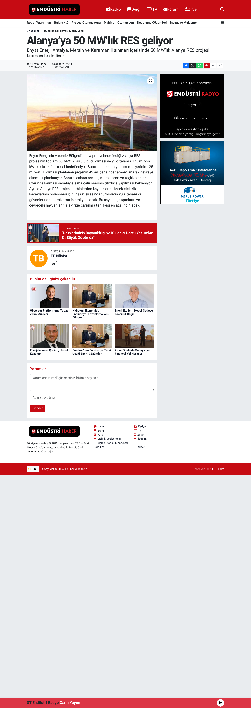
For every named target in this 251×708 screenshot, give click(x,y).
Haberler (33, 31)
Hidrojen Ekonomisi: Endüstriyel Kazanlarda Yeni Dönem (90, 314)
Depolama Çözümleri (152, 22)
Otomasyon (125, 22)
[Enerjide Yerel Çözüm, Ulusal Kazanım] (49, 335)
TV (154, 9)
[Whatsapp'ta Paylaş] (199, 66)
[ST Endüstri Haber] (54, 9)
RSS (34, 469)
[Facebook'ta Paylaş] (186, 66)
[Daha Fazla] (207, 66)
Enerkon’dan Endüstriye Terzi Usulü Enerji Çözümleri (91, 351)
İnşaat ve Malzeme (183, 22)
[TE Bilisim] (39, 258)
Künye (141, 447)
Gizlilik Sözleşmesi (109, 438)
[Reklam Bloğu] (192, 105)
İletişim (142, 438)
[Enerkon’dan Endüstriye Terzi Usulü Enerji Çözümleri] (92, 335)
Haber (101, 426)
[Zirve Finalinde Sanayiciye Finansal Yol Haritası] (134, 335)
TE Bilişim (218, 469)
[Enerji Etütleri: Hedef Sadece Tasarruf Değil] (134, 296)
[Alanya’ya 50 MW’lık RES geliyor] (92, 112)
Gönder (38, 408)
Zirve (192, 9)
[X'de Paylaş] (192, 66)
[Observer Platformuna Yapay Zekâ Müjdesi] (49, 296)
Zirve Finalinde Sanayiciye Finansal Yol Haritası (132, 351)
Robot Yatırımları (39, 22)
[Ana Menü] (222, 23)
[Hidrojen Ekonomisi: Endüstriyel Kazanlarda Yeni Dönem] (92, 296)
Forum (172, 9)
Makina (109, 22)
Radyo (115, 9)
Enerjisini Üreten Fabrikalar (64, 31)
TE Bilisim (59, 256)
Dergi (135, 9)
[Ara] (222, 9)
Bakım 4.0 (61, 22)
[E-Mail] (54, 264)
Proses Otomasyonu (86, 22)
